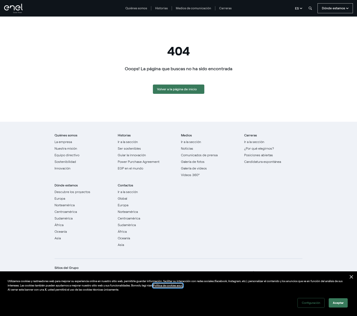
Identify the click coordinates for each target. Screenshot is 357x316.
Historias (161, 8)
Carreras (225, 8)
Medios (186, 135)
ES (297, 8)
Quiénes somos (136, 8)
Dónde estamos (66, 185)
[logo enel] (13, 8)
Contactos (125, 185)
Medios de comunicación (193, 8)
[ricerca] (310, 8)
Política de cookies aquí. (168, 285)
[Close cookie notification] (351, 276)
